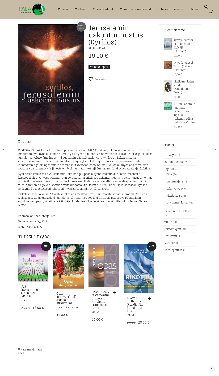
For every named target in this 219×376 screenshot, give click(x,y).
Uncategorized (173, 250)
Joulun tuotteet (174, 162)
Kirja (92, 48)
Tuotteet (80, 9)
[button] (45, 286)
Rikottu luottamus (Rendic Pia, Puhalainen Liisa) (135, 304)
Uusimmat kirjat (177, 202)
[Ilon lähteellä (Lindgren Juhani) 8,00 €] (215, 150)
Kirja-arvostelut (103, 9)
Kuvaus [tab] (24, 142)
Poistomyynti (172, 229)
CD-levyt (169, 155)
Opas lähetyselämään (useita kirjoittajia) (67, 298)
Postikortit (170, 236)
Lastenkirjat (173, 181)
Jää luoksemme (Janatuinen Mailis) (29, 291)
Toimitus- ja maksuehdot (136, 9)
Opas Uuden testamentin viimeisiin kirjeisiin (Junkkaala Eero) (100, 300)
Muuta (168, 222)
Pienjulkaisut (174, 195)
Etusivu (63, 9)
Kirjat (101, 48)
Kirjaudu (195, 9)
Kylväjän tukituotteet (177, 211)
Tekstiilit (169, 243)
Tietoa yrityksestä (172, 9)
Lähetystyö (72, 307)
